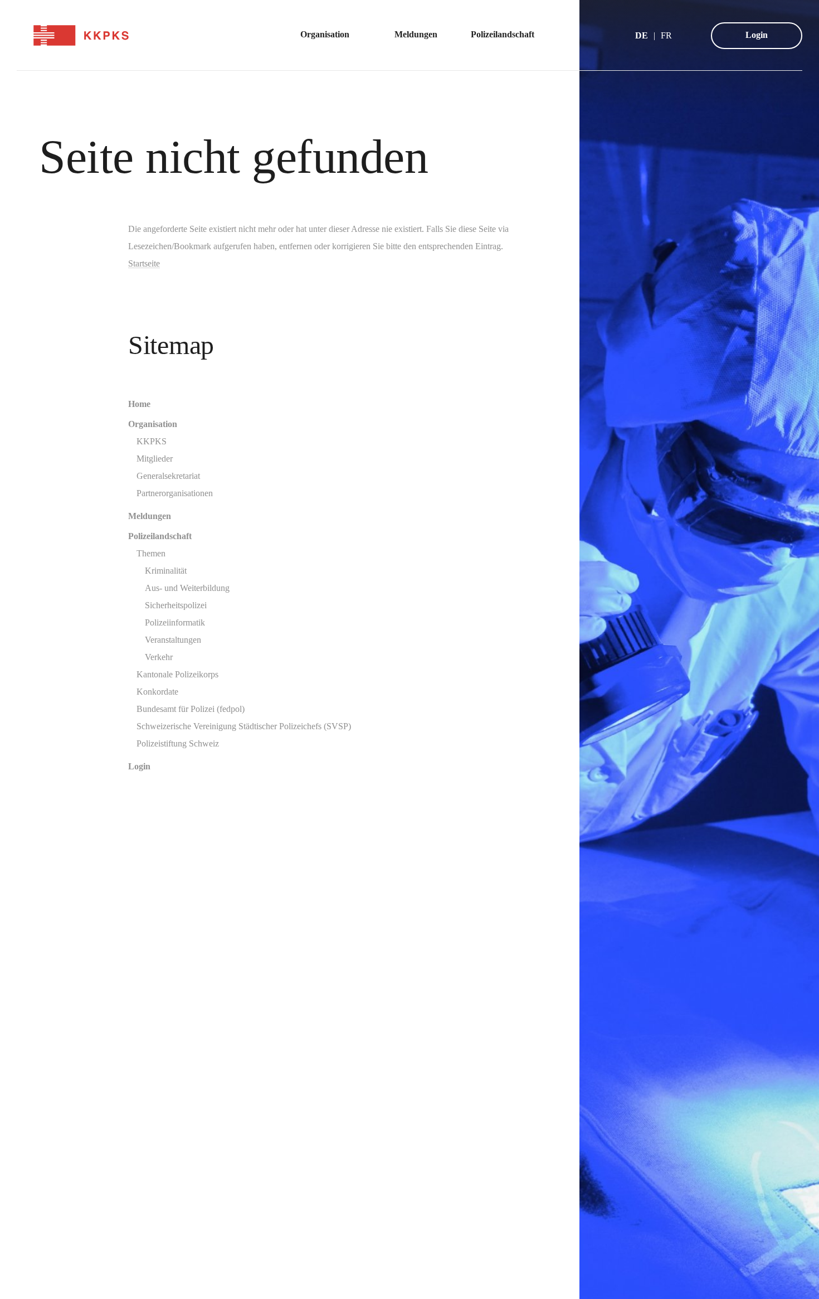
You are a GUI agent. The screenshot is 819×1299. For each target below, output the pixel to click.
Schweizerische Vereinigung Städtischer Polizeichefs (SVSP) (243, 726)
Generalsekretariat (168, 476)
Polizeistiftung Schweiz (177, 743)
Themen (150, 553)
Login (756, 35)
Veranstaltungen (173, 639)
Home (139, 404)
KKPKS (151, 441)
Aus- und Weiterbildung (187, 588)
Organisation (152, 424)
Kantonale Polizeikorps (177, 674)
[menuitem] (331, 35)
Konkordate (157, 691)
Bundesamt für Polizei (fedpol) (190, 709)
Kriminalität (166, 570)
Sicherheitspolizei (176, 605)
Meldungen (149, 516)
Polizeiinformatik (175, 622)
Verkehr (159, 657)
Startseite (144, 263)
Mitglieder (154, 458)
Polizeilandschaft (160, 536)
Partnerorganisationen (174, 493)
